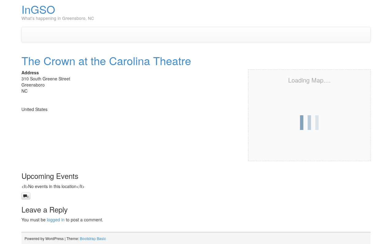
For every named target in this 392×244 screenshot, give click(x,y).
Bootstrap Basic (93, 238)
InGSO (38, 9)
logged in (56, 219)
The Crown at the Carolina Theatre (106, 60)
